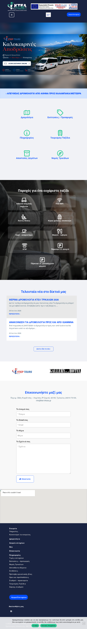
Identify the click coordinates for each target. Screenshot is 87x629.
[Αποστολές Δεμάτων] (27, 153)
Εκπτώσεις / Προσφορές (60, 117)
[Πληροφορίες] (27, 133)
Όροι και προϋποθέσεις (19, 577)
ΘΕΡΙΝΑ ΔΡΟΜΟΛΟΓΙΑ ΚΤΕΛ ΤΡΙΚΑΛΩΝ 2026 (34, 299)
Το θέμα (20, 430)
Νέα (11, 547)
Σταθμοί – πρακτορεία (18, 580)
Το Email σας (22, 420)
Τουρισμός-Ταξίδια (17, 584)
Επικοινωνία (14, 551)
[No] (83, 623)
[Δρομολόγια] (27, 113)
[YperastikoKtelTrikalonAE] (11, 610)
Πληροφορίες (27, 137)
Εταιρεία (13, 528)
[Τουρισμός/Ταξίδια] (60, 133)
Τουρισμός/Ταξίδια (60, 137)
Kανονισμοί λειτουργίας (20, 534)
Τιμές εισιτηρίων (16, 558)
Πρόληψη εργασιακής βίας (20, 574)
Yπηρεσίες (13, 531)
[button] (48, 14)
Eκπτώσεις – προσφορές (19, 561)
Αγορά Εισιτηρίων (74, 14)
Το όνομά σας (22, 409)
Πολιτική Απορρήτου (48, 626)
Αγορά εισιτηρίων (16, 543)
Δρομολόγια (27, 117)
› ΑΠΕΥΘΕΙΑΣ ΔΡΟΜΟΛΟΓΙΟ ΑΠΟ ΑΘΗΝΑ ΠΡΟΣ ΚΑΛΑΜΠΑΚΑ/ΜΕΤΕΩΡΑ (43, 93)
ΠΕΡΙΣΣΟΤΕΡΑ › (14, 314)
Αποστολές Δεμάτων (27, 158)
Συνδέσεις (13, 571)
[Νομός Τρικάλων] (60, 153)
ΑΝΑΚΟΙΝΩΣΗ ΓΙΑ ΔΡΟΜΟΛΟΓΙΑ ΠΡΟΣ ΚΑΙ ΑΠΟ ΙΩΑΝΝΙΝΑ (41, 322)
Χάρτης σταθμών (16, 587)
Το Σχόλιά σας (23, 441)
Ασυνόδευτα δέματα (17, 567)
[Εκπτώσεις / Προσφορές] (60, 113)
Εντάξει (35, 626)
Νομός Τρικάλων (60, 158)
